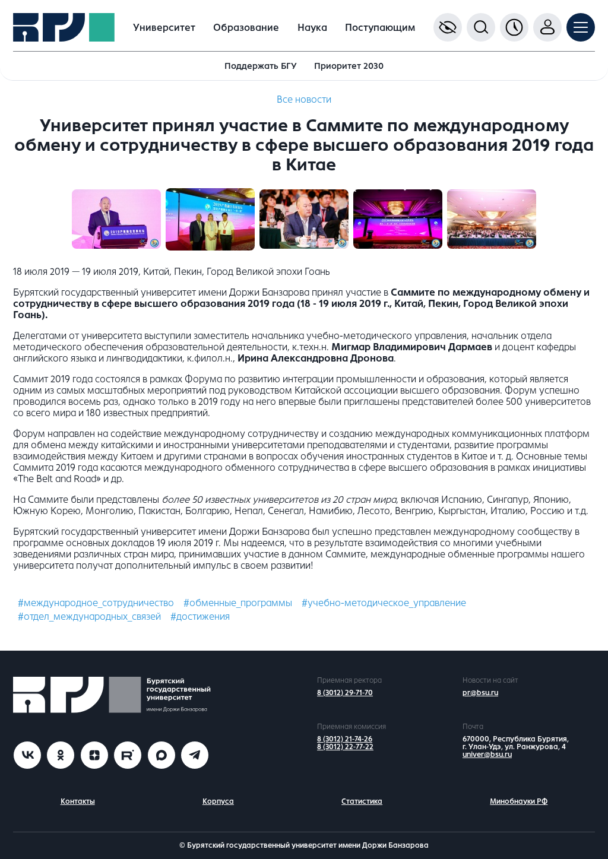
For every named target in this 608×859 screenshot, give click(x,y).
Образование (246, 28)
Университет (164, 28)
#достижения (200, 616)
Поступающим (380, 28)
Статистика (361, 801)
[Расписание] (514, 27)
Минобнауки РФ (518, 801)
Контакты (78, 801)
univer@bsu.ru (487, 754)
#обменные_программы (237, 603)
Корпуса (218, 801)
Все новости (304, 99)
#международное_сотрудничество (96, 603)
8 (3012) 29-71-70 (345, 692)
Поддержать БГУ (260, 66)
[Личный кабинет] (547, 27)
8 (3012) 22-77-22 (345, 746)
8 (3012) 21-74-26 (344, 739)
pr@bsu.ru (480, 692)
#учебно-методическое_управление (384, 603)
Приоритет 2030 (349, 66)
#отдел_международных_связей (89, 616)
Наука (312, 28)
